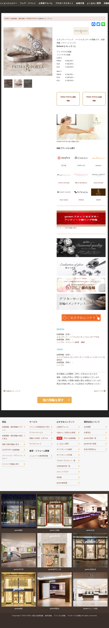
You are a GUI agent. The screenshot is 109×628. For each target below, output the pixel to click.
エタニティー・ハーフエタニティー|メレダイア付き (78, 337)
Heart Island (64, 200)
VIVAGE (81, 200)
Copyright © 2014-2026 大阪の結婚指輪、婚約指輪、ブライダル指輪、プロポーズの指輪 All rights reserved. (54, 615)
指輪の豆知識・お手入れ (38, 438)
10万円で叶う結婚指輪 (10, 450)
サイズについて (35, 444)
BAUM (98, 200)
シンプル (60, 365)
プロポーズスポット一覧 (66, 461)
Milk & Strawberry (81, 183)
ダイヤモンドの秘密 (64, 449)
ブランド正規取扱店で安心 (39, 427)
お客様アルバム (46, 3)
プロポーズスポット (64, 3)
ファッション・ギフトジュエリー (12, 457)
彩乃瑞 (63, 165)
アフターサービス (36, 433)
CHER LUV (81, 165)
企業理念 (87, 433)
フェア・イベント (28, 3)
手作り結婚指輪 (70, 438)
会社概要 (87, 427)
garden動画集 (62, 483)
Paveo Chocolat (63, 183)
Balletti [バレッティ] (13, 391)
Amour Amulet (98, 183)
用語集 (59, 477)
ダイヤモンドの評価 (64, 455)
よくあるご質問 (94, 3)
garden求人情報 (90, 444)
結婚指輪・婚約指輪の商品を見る (12, 437)
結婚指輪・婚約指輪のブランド (12, 428)
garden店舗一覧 (90, 438)
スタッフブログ (63, 472)
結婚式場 (80, 3)
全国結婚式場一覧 (63, 466)
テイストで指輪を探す (10, 464)
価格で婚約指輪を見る (10, 444)
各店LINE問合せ (90, 449)
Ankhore (98, 165)
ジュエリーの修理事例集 (38, 456)
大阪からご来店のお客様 (66, 433)
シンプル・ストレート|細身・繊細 (71, 342)
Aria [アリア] (98, 391)
